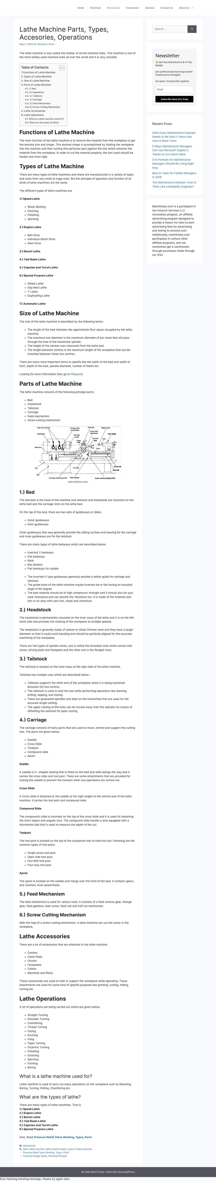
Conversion (132, 7)
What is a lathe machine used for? (46, 119)
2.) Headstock (36, 92)
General (149, 7)
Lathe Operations (34, 114)
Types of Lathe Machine (38, 76)
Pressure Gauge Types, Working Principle (45, 1156)
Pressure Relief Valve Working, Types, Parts (63, 1137)
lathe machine (37, 1149)
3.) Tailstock (36, 96)
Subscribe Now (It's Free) (174, 99)
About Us (184, 7)
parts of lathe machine (80, 1149)
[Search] (192, 29)
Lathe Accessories (34, 110)
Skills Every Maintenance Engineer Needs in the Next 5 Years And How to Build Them (174, 136)
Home (80, 7)
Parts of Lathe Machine (37, 84)
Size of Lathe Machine (37, 80)
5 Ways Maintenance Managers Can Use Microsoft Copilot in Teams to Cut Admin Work (172, 150)
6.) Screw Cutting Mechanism (45, 107)
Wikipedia (77, 374)
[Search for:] (170, 29)
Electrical (95, 7)
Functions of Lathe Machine (39, 72)
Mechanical (113, 7)
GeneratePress (126, 1171)
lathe (25, 1149)
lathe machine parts (56, 1149)
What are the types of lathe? (44, 122)
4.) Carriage (36, 99)
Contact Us (166, 7)
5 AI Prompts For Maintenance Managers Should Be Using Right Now (173, 163)
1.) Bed (32, 88)
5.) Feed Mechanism (40, 103)
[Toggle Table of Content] (60, 67)
